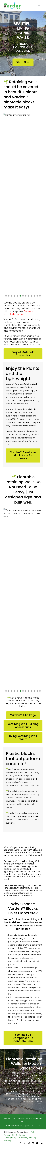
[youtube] (37, 1143)
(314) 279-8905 (13, 1125)
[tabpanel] (23, 202)
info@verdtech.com (30, 1125)
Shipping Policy (10, 1138)
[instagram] (29, 1143)
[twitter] (24, 1143)
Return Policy (22, 1138)
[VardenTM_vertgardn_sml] (13, 3)
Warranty (7, 1140)
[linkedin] (41, 1143)
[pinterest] (33, 1143)
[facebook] (20, 1143)
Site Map (33, 1138)
